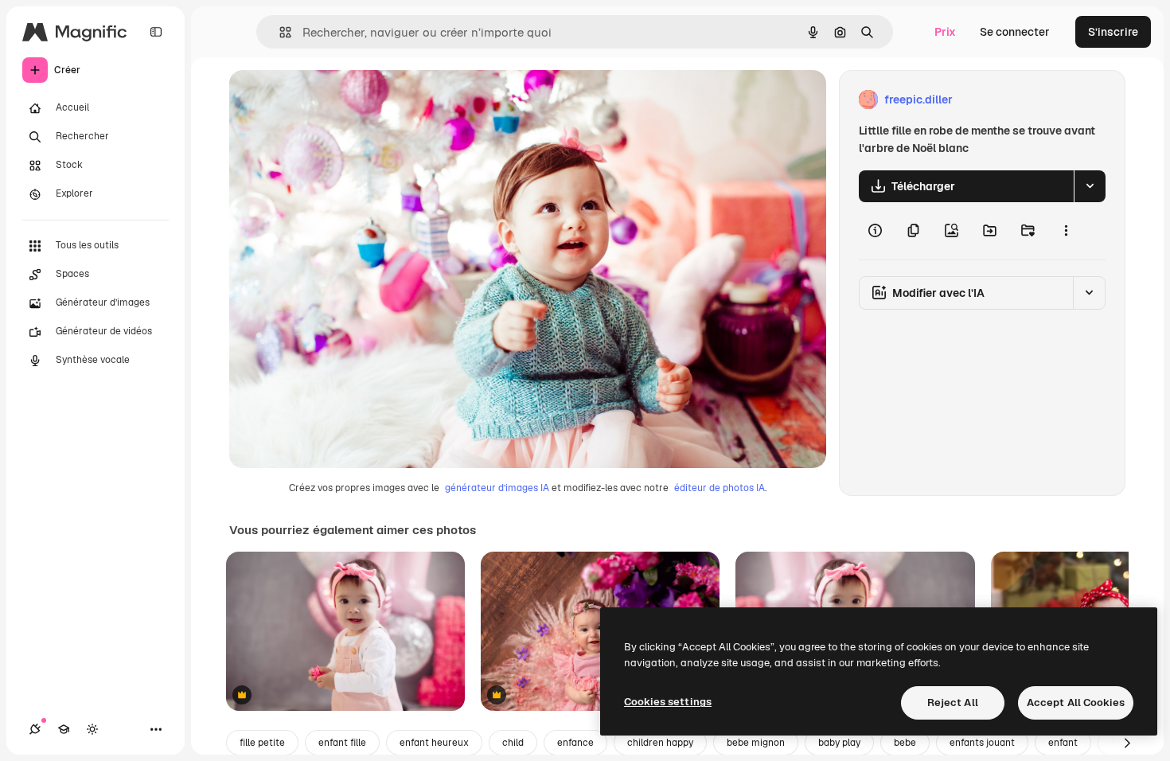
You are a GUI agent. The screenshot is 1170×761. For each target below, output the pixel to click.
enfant (1063, 742)
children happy (660, 742)
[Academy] (63, 729)
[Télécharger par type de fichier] (1090, 186)
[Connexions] (35, 729)
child (513, 742)
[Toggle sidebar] (156, 32)
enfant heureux (434, 742)
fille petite (262, 742)
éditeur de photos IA (719, 488)
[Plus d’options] (1066, 231)
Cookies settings (668, 701)
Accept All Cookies (1076, 702)
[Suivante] (1127, 742)
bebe (905, 742)
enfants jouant (982, 742)
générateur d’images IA (497, 488)
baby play (839, 742)
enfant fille (342, 742)
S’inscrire (1113, 32)
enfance (575, 742)
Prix (945, 32)
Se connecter (1015, 32)
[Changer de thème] (92, 729)
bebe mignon (756, 742)
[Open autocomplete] (279, 32)
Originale (334, 99)
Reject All (952, 702)
